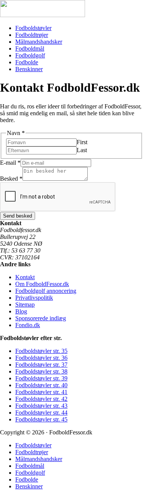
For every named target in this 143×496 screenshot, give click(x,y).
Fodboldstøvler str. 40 (41, 385)
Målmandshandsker (38, 41)
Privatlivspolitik (34, 297)
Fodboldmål (29, 48)
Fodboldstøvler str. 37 (41, 364)
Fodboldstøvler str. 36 (41, 358)
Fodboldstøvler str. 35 (41, 351)
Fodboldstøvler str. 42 (41, 399)
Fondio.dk (27, 325)
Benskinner (29, 69)
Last (82, 150)
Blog (21, 311)
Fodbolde (26, 62)
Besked (11, 178)
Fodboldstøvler (33, 28)
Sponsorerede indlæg (40, 318)
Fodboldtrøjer (31, 35)
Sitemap (25, 304)
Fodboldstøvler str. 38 (41, 371)
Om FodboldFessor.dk (42, 284)
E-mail (10, 162)
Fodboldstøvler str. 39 (41, 378)
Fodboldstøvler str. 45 (41, 419)
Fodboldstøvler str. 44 (41, 412)
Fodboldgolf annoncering (45, 291)
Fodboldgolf (30, 55)
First (82, 142)
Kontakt (25, 277)
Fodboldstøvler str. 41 (41, 392)
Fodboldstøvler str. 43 (41, 405)
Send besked (17, 216)
